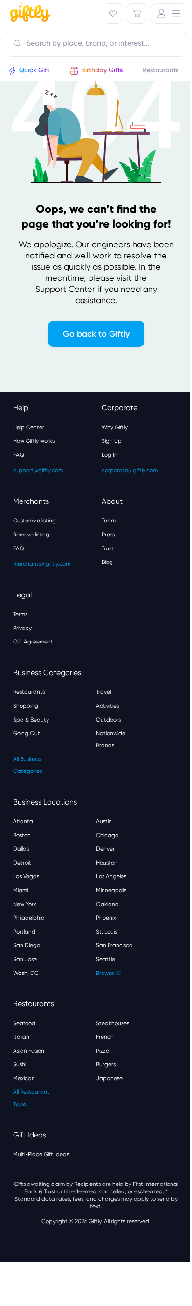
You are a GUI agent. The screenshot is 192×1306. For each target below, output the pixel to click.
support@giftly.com (38, 470)
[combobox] (96, 43)
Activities (107, 706)
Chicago (107, 835)
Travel (103, 692)
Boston (22, 835)
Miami (20, 890)
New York (24, 904)
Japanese (109, 1078)
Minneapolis (111, 890)
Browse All (108, 973)
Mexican (24, 1078)
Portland (24, 931)
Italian (21, 1037)
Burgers (106, 1064)
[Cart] (137, 13)
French (105, 1037)
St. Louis (106, 931)
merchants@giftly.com (41, 564)
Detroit (22, 862)
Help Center (28, 427)
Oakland (107, 904)
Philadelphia (29, 917)
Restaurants (29, 692)
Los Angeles (111, 876)
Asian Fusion (28, 1051)
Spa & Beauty (31, 720)
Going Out (26, 733)
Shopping (25, 706)
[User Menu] (168, 13)
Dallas (21, 849)
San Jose (25, 959)
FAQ (18, 455)
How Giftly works (34, 441)
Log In (109, 455)
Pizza (103, 1051)
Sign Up (112, 441)
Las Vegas (26, 876)
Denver (105, 849)
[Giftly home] (29, 13)
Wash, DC (26, 973)
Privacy (22, 628)
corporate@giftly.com (130, 470)
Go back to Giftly (96, 334)
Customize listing (34, 520)
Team (109, 520)
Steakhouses (112, 1023)
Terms (20, 614)
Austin (104, 821)
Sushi (19, 1064)
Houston (106, 862)
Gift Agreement (33, 641)
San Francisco (114, 945)
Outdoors (108, 720)
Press (108, 534)
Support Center (65, 289)
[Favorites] (113, 13)
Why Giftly (115, 427)
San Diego (26, 945)
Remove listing (31, 534)
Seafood (24, 1023)
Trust (108, 548)
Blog (107, 562)
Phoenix (106, 917)
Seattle (105, 959)
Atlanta (23, 821)
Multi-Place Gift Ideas (41, 1154)
